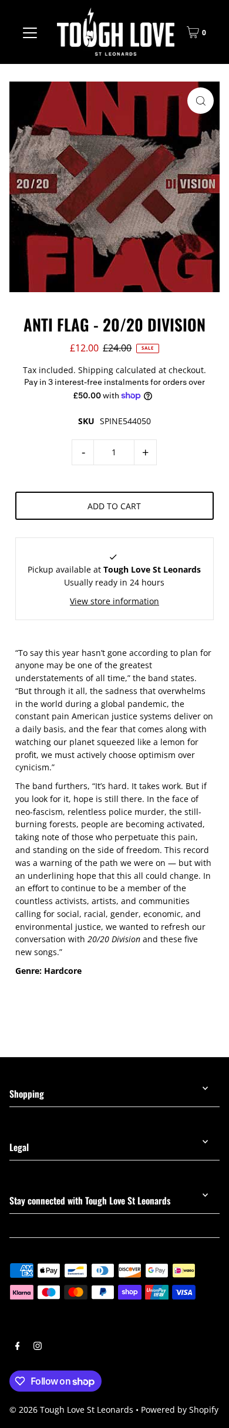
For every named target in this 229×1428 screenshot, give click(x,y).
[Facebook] (17, 1347)
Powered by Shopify (179, 1409)
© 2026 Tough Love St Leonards (71, 1409)
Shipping (95, 369)
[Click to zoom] (200, 100)
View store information (114, 601)
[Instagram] (37, 1347)
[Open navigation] (30, 32)
